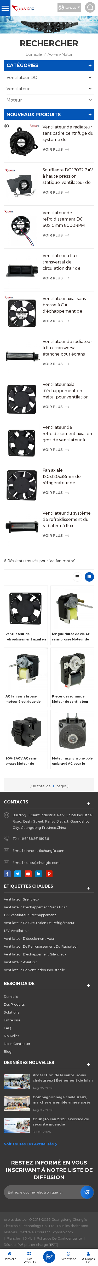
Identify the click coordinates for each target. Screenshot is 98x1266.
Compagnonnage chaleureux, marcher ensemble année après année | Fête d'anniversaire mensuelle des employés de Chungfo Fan (62, 1100)
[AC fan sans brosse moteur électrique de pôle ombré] (26, 669)
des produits (14, 1004)
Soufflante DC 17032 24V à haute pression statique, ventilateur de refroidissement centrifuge (68, 176)
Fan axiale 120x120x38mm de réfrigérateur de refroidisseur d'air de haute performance (64, 477)
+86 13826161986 (34, 838)
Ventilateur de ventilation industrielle (34, 970)
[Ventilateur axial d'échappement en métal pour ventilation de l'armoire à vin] (22, 399)
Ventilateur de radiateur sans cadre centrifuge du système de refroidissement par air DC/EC (68, 133)
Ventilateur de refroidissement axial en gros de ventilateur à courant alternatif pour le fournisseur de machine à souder (67, 434)
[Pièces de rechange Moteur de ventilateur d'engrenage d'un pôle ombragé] (72, 669)
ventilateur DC (22, 77)
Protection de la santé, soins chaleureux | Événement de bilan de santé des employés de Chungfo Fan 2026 (63, 1078)
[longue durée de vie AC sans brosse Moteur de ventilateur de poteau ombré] (72, 607)
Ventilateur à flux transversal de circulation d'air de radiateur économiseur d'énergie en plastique (66, 262)
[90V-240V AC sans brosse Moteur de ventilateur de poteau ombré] (26, 731)
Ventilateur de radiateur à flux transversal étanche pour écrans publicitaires (67, 348)
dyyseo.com (63, 1232)
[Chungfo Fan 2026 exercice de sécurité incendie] (17, 1125)
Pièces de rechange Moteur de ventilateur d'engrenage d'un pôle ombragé (71, 699)
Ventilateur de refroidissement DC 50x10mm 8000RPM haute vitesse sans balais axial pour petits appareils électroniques (68, 219)
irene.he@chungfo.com (45, 850)
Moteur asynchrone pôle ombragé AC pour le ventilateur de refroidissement (72, 761)
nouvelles (11, 1036)
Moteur (14, 99)
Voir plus (53, 149)
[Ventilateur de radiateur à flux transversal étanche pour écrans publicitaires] (22, 356)
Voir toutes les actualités (29, 1144)
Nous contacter (17, 1044)
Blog (7, 1051)
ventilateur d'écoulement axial (29, 938)
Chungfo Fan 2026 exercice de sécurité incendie (61, 1121)
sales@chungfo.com (43, 862)
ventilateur (18, 88)
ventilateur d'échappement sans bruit (35, 907)
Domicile (34, 54)
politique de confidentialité (59, 1238)
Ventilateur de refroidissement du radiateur (41, 946)
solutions (11, 1012)
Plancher (14, 1238)
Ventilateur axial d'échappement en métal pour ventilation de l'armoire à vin (66, 391)
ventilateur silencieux (21, 899)
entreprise (12, 1020)
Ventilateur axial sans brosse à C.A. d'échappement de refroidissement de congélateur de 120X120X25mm (64, 305)
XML (28, 1238)
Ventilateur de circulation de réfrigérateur (39, 923)
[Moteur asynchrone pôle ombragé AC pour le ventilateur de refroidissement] (72, 731)
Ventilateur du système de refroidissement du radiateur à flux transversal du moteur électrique (67, 519)
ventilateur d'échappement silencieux (35, 954)
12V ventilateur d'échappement (30, 915)
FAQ (7, 1028)
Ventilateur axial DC (20, 962)
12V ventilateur (16, 931)
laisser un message (49, 1256)
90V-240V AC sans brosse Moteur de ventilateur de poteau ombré (23, 761)
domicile (11, 996)
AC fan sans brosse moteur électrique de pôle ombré (23, 699)
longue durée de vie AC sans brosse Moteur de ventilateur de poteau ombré (71, 637)
